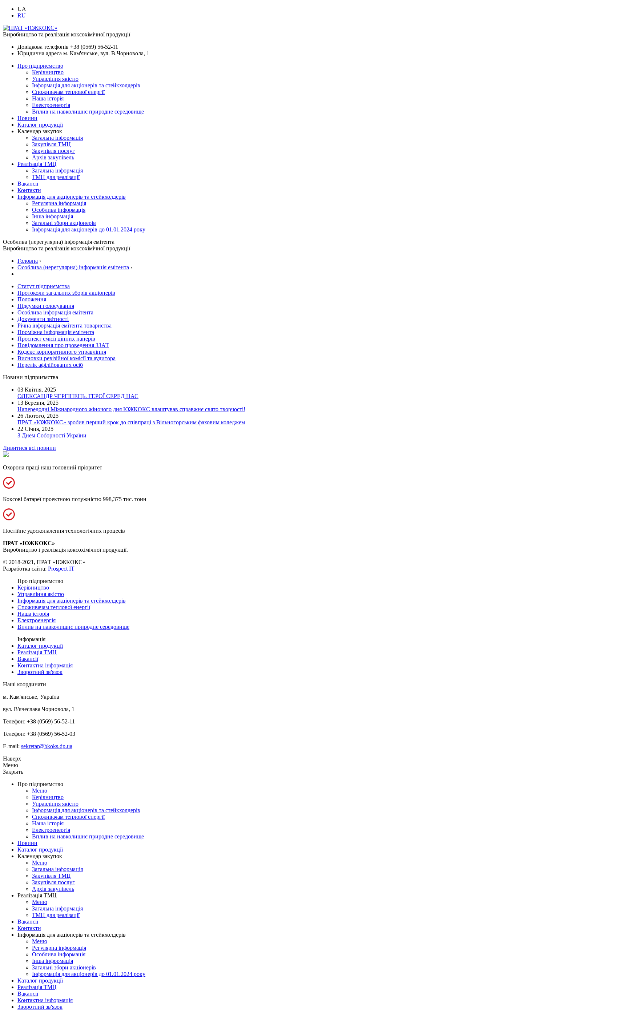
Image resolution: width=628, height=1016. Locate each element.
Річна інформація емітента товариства (64, 325)
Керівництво (48, 72)
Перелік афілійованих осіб (50, 365)
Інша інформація (52, 216)
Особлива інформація (58, 210)
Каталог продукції (40, 125)
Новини (27, 118)
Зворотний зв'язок (40, 672)
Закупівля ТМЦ (51, 144)
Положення (31, 299)
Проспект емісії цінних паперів (56, 339)
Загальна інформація (57, 138)
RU (21, 15)
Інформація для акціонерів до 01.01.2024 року (88, 229)
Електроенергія (51, 105)
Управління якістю (55, 79)
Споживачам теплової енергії (68, 92)
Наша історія (48, 98)
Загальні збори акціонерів (64, 223)
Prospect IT (61, 568)
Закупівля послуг (53, 151)
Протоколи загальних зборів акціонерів (66, 293)
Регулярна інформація (59, 203)
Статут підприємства (43, 286)
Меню (39, 790)
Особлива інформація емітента (55, 312)
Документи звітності (43, 319)
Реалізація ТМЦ (37, 164)
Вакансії (27, 183)
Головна (27, 261)
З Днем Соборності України (51, 435)
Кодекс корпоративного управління (61, 352)
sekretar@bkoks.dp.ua (46, 746)
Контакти (29, 190)
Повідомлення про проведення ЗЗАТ (63, 345)
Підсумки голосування (45, 306)
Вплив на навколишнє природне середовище (88, 111)
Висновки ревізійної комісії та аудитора (66, 358)
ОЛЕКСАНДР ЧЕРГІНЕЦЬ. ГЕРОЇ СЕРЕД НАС (77, 396)
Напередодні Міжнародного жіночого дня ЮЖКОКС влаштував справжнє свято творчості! (131, 409)
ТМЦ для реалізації (56, 177)
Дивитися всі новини (29, 448)
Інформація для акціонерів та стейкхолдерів (86, 85)
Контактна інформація (45, 665)
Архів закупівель (53, 157)
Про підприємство (40, 66)
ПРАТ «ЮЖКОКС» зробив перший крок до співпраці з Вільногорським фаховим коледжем (131, 422)
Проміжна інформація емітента (55, 332)
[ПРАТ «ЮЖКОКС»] (30, 28)
